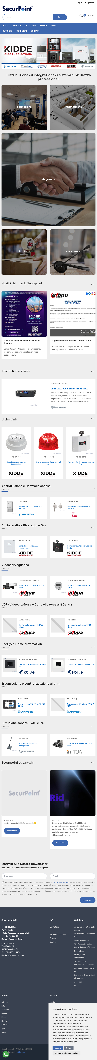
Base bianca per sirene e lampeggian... (16, 463)
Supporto (7, 31)
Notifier (5, 1021)
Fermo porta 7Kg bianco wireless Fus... (81, 463)
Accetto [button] (58, 1048)
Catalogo (30, 25)
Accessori (78, 982)
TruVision (5, 1010)
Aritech (5, 1002)
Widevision (21, 1052)
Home (5, 25)
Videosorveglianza (81, 940)
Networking (79, 951)
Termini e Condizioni (58, 934)
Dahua (4, 1013)
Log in (79, 3)
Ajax (3, 1028)
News (53, 25)
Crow (4, 1032)
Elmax (4, 1017)
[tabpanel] (48, 53)
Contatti (35, 31)
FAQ (51, 931)
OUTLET (77, 986)
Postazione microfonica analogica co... (29, 744)
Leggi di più (12, 831)
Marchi (43, 25)
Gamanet (5, 1025)
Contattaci (54, 927)
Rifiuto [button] (68, 1048)
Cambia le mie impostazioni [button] (66, 1053)
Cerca (60, 17)
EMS (3, 1006)
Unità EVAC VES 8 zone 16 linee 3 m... (69, 389)
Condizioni (21, 31)
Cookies (53, 942)
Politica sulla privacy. (61, 882)
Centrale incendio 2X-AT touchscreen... (29, 547)
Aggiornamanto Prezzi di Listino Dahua (71, 340)
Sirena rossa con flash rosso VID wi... (49, 463)
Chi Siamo (16, 25)
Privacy (53, 938)
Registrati (89, 3)
